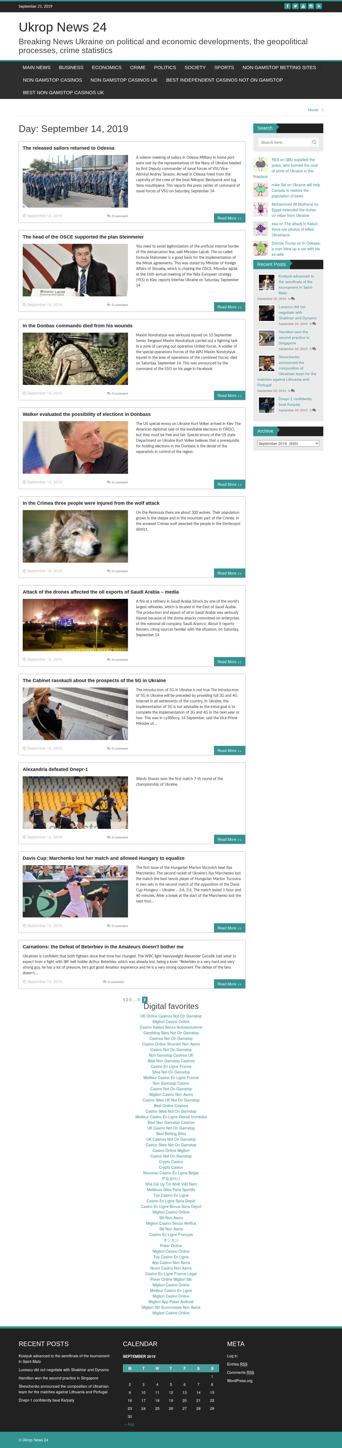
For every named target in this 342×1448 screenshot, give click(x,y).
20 (184, 1400)
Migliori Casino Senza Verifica (171, 1223)
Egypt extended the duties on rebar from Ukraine (294, 212)
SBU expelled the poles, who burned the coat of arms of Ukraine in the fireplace (285, 168)
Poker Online (171, 1245)
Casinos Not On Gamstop (171, 1038)
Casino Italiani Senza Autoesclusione (171, 1027)
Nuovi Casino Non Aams (171, 1268)
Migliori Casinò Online (171, 1284)
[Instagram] (311, 6)
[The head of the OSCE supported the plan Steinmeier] (75, 272)
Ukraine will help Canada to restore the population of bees (296, 190)
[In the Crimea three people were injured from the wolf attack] (75, 538)
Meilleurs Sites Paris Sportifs (171, 1189)
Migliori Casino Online (171, 1021)
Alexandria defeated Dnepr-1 (55, 769)
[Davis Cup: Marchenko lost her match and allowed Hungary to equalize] (75, 893)
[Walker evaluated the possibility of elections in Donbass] (75, 449)
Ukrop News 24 (63, 27)
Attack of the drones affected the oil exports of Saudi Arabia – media (101, 592)
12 (171, 1392)
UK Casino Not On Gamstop (171, 1128)
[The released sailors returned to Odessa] (75, 183)
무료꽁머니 (171, 1178)
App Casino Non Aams (171, 1262)
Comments (240, 1372)
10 (143, 1392)
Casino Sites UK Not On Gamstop (171, 1100)
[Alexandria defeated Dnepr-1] (75, 804)
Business (71, 67)
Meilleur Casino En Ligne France (171, 1077)
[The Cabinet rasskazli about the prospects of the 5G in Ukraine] (75, 715)
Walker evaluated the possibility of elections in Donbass (87, 414)
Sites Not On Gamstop (171, 1072)
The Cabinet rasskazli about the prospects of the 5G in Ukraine (94, 680)
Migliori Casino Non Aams (171, 1094)
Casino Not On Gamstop (171, 1049)
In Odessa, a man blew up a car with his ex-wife (296, 248)
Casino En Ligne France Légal (171, 1273)
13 (184, 1392)
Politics (165, 67)
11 (157, 1392)
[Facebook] (287, 6)
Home (313, 109)
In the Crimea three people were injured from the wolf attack (91, 503)
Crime (138, 67)
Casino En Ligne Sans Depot (171, 1200)
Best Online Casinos (171, 1105)
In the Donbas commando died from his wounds (78, 325)
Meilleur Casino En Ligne (171, 1290)
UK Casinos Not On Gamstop (171, 1139)
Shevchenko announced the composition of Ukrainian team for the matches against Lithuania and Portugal (64, 1388)
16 (130, 1400)
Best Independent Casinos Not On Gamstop (224, 80)
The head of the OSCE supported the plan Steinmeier (83, 237)
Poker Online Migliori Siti (171, 1279)
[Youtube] (303, 6)
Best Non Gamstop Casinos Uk (63, 92)
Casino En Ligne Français (171, 1234)
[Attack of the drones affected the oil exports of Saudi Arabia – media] (75, 627)
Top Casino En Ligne (171, 1195)
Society (195, 67)
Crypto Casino (171, 1161)
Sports (224, 67)
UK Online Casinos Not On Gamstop (171, 1016)
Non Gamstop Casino (171, 1083)
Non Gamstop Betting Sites (279, 67)
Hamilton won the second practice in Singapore (294, 337)
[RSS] (319, 6)
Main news (36, 67)
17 (143, 1400)
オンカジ (171, 1240)
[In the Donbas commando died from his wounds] (75, 361)
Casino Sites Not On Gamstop (171, 1111)
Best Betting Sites (171, 1133)
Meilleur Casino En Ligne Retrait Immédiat (171, 1116)
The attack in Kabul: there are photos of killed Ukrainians (295, 229)
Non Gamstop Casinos (52, 80)
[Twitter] (295, 6)
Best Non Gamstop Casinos (171, 1060)
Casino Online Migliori (171, 1150)
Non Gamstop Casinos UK (124, 80)
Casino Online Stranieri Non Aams (171, 1044)
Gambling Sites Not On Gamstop (171, 1032)
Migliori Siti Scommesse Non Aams (171, 1307)
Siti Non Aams (171, 1217)
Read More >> (229, 218)
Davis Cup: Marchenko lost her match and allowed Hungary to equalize (104, 858)
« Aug (129, 1424)
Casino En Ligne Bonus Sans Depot (171, 1206)
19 (171, 1400)
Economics (107, 67)
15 (212, 1392)
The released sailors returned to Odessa (68, 148)
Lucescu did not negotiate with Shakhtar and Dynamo (298, 312)
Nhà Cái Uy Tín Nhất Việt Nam (171, 1184)
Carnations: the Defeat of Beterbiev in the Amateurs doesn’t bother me (103, 946)
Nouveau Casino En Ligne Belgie (171, 1172)
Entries (237, 1364)
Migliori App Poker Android (171, 1301)
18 (157, 1400)
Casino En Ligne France (171, 1066)
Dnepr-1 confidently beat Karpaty (46, 1400)
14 (198, 1392)
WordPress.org (239, 1380)
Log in (232, 1355)
